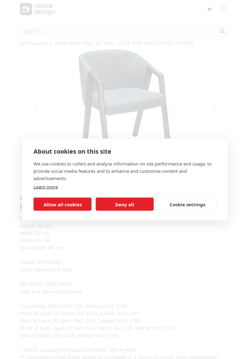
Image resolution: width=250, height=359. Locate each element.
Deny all (124, 204)
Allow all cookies (63, 204)
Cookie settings (187, 204)
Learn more (46, 187)
